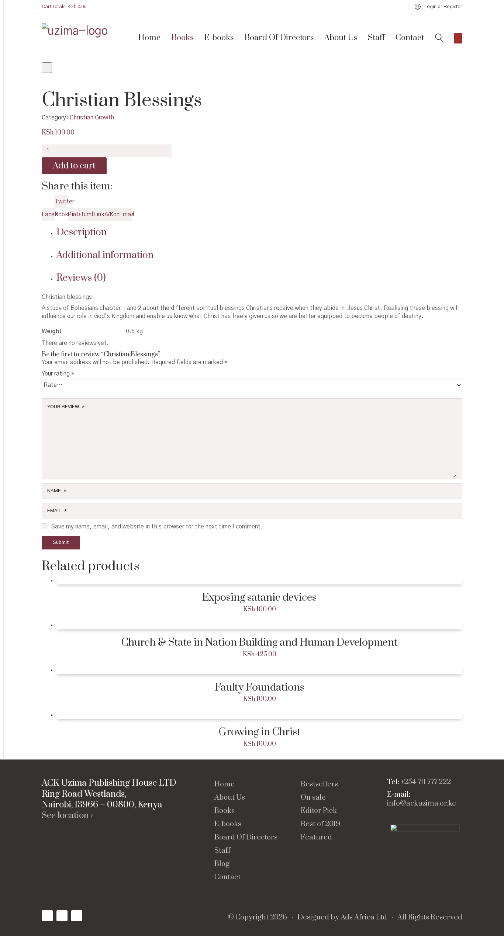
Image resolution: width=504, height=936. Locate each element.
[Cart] (458, 38)
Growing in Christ (259, 732)
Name (56, 491)
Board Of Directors (245, 837)
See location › (67, 815)
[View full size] (47, 67)
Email (125, 214)
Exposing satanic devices (259, 597)
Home (224, 784)
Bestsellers (319, 784)
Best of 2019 (320, 824)
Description (81, 232)
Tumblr (86, 214)
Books (224, 811)
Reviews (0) (81, 278)
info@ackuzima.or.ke (421, 803)
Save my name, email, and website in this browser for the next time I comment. (157, 527)
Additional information (104, 255)
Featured (316, 837)
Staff (222, 850)
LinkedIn (99, 214)
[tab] (259, 232)
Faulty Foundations (259, 687)
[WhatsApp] (76, 915)
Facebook (48, 214)
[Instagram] (62, 915)
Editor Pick (319, 811)
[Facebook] (47, 915)
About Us (229, 797)
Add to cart (74, 165)
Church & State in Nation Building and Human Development (259, 642)
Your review (65, 407)
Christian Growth (92, 118)
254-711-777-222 (427, 782)
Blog (221, 864)
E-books (227, 824)
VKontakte (112, 214)
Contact (227, 877)
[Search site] (439, 39)
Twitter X (61, 203)
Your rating (58, 374)
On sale (313, 797)
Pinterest (74, 214)
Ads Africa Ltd (364, 917)
